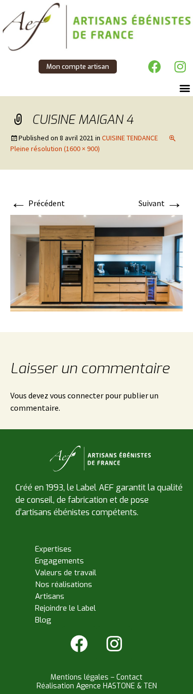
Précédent (37, 203)
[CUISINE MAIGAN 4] (96, 262)
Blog (43, 620)
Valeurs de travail (65, 573)
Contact (129, 677)
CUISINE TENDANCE (130, 137)
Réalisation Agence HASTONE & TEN (97, 686)
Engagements (59, 561)
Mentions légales (79, 677)
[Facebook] (154, 66)
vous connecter (76, 395)
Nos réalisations (63, 584)
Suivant (160, 203)
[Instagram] (180, 66)
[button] (184, 87)
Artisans (49, 596)
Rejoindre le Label (65, 608)
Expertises (53, 549)
